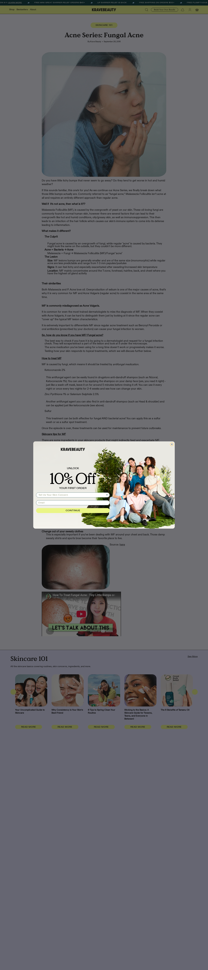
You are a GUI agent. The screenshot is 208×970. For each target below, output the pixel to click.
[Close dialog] (172, 444)
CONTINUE (73, 510)
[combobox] (72, 495)
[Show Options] (107, 495)
